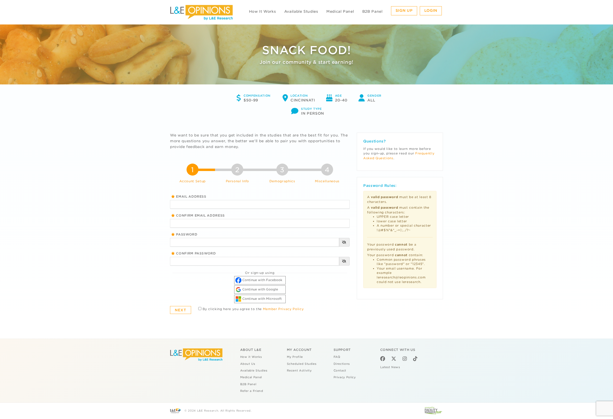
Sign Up (404, 10)
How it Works (251, 357)
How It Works (262, 11)
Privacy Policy (345, 377)
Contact (340, 370)
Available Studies (301, 11)
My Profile (295, 357)
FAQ (337, 357)
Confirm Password (195, 253)
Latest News (390, 367)
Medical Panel (340, 11)
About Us (247, 364)
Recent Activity (299, 370)
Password (186, 234)
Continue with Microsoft (261, 299)
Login (430, 10)
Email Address (190, 196)
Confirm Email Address (200, 215)
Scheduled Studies (302, 364)
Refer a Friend (251, 391)
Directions (342, 364)
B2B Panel (372, 11)
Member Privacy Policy (283, 309)
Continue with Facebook (261, 280)
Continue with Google (259, 289)
